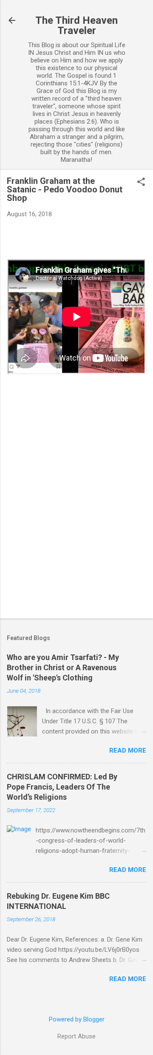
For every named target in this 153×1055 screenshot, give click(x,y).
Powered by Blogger (77, 1019)
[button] (141, 183)
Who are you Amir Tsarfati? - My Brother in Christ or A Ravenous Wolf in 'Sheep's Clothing (63, 667)
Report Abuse (76, 1036)
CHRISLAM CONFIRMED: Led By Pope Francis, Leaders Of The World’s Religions (62, 786)
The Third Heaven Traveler (76, 25)
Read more (127, 750)
